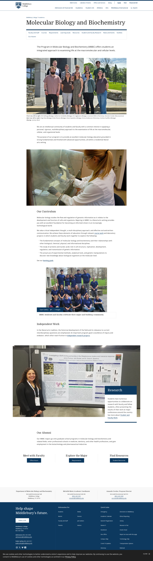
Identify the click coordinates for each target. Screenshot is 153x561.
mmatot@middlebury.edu (76, 498)
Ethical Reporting (124, 516)
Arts (107, 8)
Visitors (79, 525)
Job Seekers (80, 521)
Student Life (90, 8)
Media (79, 512)
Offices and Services (99, 3)
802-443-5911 (28, 541)
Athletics (100, 8)
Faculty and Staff (33, 33)
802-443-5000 (20, 530)
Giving (110, 3)
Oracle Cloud (123, 530)
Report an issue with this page (128, 534)
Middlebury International (119, 8)
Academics (79, 8)
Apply (119, 3)
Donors (79, 516)
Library (122, 521)
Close (145, 554)
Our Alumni (32, 37)
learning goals (48, 260)
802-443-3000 (27, 535)
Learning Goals (65, 33)
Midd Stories (73, 3)
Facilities (119, 33)
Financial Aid (133, 3)
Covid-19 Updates (106, 543)
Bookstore (104, 530)
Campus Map (104, 539)
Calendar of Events (85, 3)
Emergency (104, 512)
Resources (76, 33)
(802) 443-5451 (76, 496)
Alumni (60, 516)
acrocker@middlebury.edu (119, 498)
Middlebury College (31, 17)
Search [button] (135, 8)
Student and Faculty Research (91, 33)
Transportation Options (126, 543)
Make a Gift (22, 520)
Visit (125, 3)
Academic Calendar (106, 516)
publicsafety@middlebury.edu (24, 543)
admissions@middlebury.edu (24, 537)
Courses (44, 33)
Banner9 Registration (107, 521)
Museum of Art (124, 525)
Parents (60, 525)
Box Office (104, 534)
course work (98, 233)
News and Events (109, 33)
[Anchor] (57, 211)
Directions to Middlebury (127, 512)
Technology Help (124, 539)
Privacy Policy (70, 557)
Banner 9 (103, 525)
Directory (103, 548)
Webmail (122, 548)
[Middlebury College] (24, 5)
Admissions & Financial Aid (64, 8)
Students (60, 512)
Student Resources (119, 460)
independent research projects (78, 335)
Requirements (53, 33)
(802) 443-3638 (119, 496)
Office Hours (34, 460)
